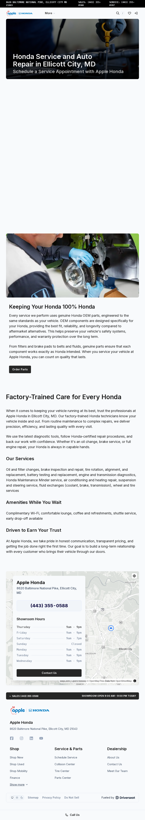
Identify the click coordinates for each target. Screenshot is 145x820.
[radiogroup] (17, 797)
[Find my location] (134, 576)
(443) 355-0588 (49, 605)
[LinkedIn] (31, 738)
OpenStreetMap (124, 680)
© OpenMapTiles (95, 680)
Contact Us (114, 764)
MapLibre (65, 680)
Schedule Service (66, 757)
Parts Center (63, 778)
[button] (111, 628)
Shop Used (17, 764)
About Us (113, 757)
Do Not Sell (71, 797)
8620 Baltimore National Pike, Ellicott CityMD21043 (36, 4)
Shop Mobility (18, 771)
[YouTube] (41, 738)
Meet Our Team (117, 771)
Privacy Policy (51, 797)
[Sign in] (136, 13)
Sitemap (33, 797)
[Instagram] (21, 738)
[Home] (20, 13)
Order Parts (20, 369)
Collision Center (65, 764)
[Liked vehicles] (129, 13)
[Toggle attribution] (135, 681)
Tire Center (62, 771)
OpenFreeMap (79, 680)
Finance (15, 778)
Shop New (16, 757)
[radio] (12, 797)
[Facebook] (12, 738)
